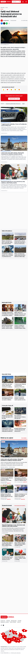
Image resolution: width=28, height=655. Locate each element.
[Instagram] (3, 625)
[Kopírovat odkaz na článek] (9, 23)
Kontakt (19, 620)
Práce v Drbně (13, 622)
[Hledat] (20, 2)
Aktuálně (2, 7)
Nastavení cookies (5, 622)
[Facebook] (1, 625)
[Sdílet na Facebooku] (2, 23)
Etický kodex (14, 620)
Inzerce (19, 622)
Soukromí (3, 620)
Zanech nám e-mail (14, 98)
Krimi (6, 7)
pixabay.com (6, 44)
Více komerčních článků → (20, 505)
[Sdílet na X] (4, 23)
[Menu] (26, 2)
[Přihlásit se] (23, 2)
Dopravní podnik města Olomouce (13, 103)
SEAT (23, 103)
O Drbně (8, 620)
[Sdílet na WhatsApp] (7, 23)
